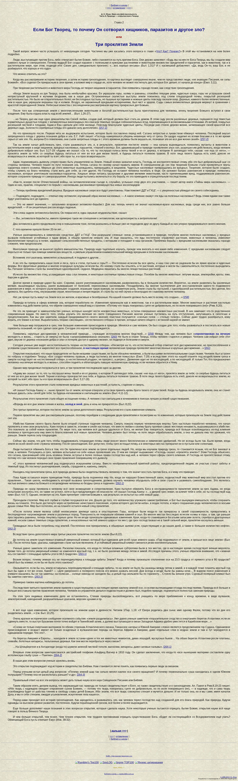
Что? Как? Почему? (168, 51)
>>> (129, 7)
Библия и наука (119, 5)
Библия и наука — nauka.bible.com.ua (119, 774)
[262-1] (120, 483)
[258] (186, 297)
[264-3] (81, 674)
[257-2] (204, 139)
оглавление (119, 7)
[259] (151, 333)
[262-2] (12, 528)
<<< (109, 7)
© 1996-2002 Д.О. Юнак (228, 777)
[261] (207, 348)
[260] (114, 336)
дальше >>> (119, 730)
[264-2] (58, 655)
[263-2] (39, 576)
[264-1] (167, 646)
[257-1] (103, 127)
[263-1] (82, 554)
